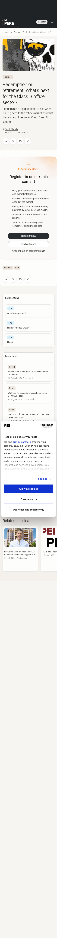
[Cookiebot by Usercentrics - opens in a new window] (40, 425)
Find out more (28, 244)
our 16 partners (22, 441)
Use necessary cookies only (28, 509)
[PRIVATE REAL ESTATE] (8, 22)
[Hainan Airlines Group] (28, 325)
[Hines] (28, 340)
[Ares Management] (28, 311)
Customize (27, 499)
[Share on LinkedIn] (6, 141)
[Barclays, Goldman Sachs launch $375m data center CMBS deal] (28, 414)
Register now (28, 235)
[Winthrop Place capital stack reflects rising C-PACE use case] (28, 393)
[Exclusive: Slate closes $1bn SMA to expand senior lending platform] (20, 548)
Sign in (41, 251)
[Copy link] (27, 141)
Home (6, 32)
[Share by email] (20, 141)
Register (42, 22)
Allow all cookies (28, 488)
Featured (18, 32)
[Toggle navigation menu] (51, 21)
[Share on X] (13, 141)
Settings (42, 478)
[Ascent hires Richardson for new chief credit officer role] (28, 371)
